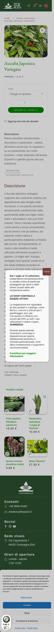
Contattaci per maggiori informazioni (23, 355)
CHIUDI (47, 272)
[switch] (6, 627)
